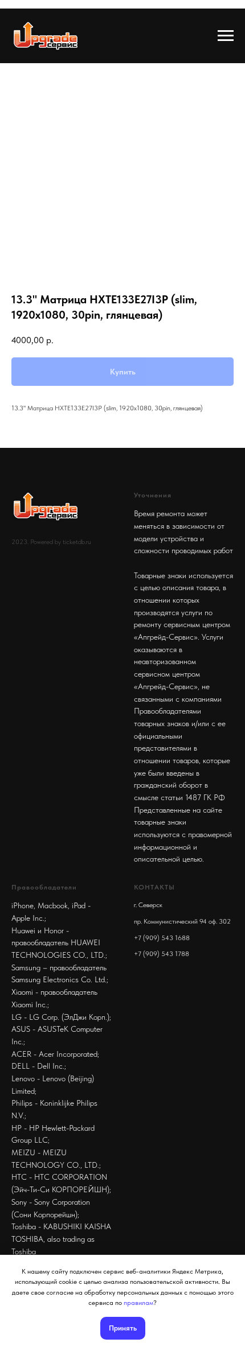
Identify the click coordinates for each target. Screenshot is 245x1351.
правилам (138, 1303)
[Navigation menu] (226, 36)
